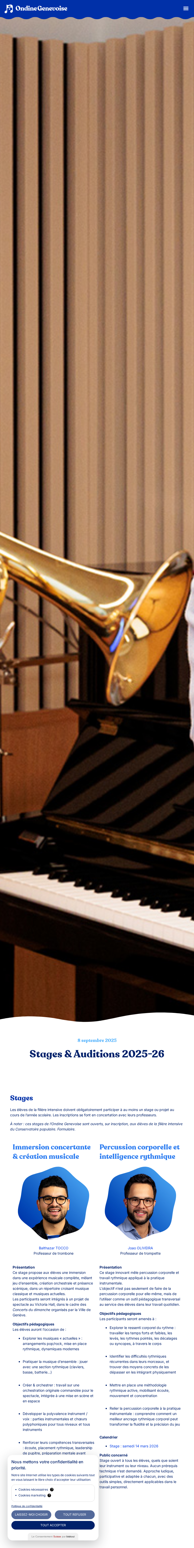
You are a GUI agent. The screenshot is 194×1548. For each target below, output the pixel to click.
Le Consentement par (53, 1536)
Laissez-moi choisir (31, 1514)
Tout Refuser (74, 1514)
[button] (186, 8)
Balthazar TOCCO (53, 1248)
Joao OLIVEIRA (140, 1248)
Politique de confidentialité (26, 1506)
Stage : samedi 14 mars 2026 (134, 1446)
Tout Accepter (53, 1525)
